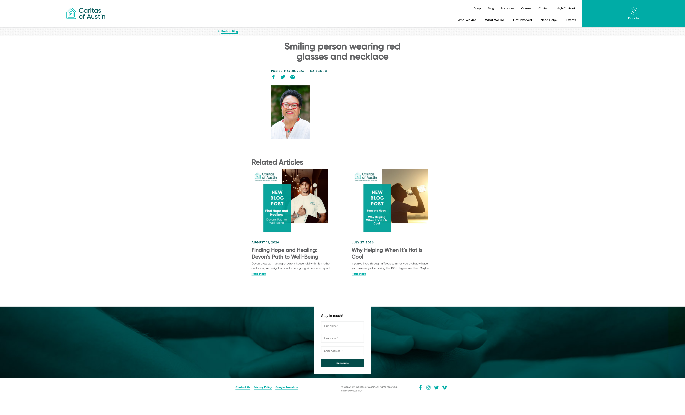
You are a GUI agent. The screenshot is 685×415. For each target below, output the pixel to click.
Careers (526, 8)
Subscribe (342, 362)
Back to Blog (229, 31)
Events (571, 20)
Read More (259, 274)
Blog (491, 8)
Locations (507, 8)
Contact (544, 8)
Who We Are (467, 20)
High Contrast (566, 8)
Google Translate (286, 387)
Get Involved (522, 20)
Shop (477, 8)
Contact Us (242, 387)
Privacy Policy (263, 387)
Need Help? (549, 20)
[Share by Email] (292, 78)
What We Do (494, 20)
